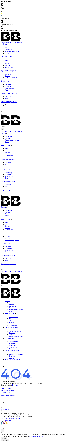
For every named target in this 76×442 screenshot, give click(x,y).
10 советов (8, 86)
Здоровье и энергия (8, 71)
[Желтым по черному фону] (1, 14)
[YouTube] (5, 109)
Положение (9, 50)
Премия (4, 45)
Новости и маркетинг (9, 93)
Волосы (7, 63)
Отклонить (5, 440)
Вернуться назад (6, 385)
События (8, 96)
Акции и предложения (9, 102)
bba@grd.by (5, 409)
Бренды (7, 98)
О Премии (8, 48)
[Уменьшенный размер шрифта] (2, 3)
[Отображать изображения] (2, 20)
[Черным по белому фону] (1, 12)
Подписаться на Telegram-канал (11, 43)
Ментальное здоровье (12, 77)
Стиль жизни (5, 81)
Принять (4, 438)
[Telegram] (5, 107)
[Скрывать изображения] (2, 22)
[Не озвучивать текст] (2, 29)
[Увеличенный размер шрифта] (2, 8)
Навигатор (8, 84)
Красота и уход (6, 57)
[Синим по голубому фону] (1, 16)
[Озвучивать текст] (2, 26)
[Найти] (2, 129)
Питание (8, 74)
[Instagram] (5, 105)
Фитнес (7, 76)
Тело (6, 62)
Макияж (7, 65)
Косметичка (9, 67)
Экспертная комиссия (12, 51)
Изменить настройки (36, 436)
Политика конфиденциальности (11, 418)
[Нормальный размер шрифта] (2, 5)
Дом (6, 90)
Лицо (6, 60)
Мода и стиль (9, 88)
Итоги (7, 53)
